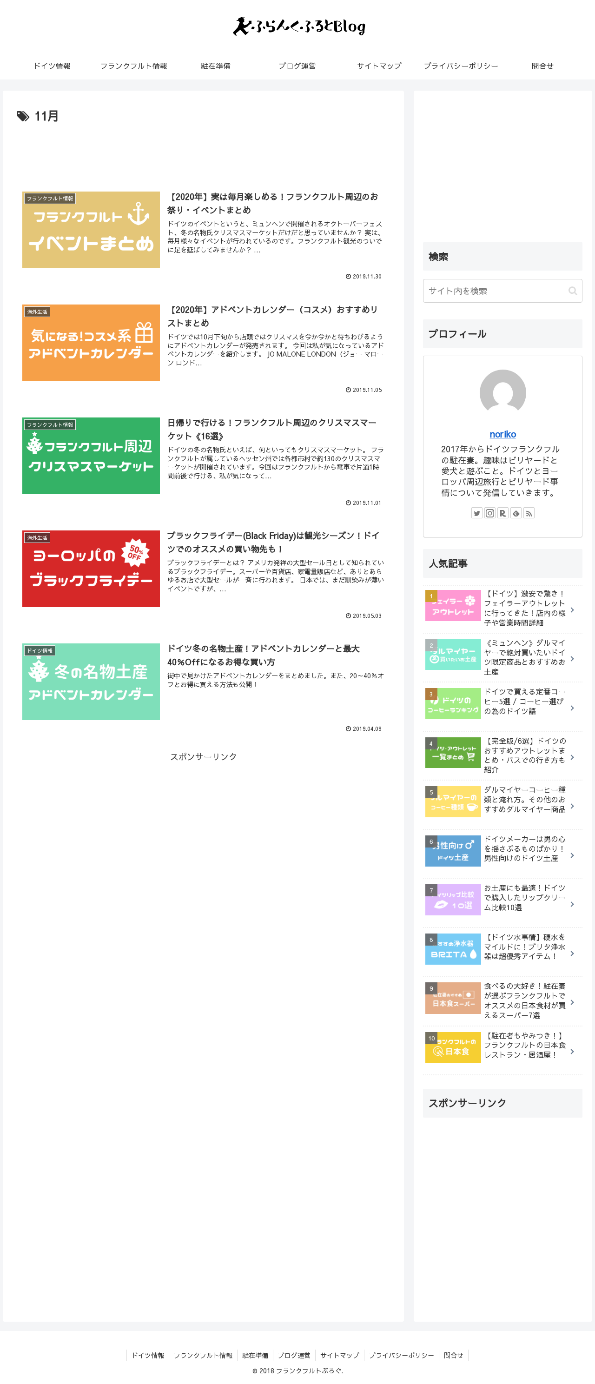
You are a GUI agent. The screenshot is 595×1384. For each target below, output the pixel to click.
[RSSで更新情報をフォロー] (529, 512)
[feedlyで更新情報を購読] (516, 512)
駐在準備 (255, 1355)
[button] (573, 290)
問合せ (453, 1355)
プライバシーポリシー (401, 1355)
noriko (503, 433)
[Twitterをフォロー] (477, 512)
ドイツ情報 (148, 1355)
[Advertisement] (203, 152)
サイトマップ (339, 1355)
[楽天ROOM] (503, 512)
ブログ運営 (294, 1355)
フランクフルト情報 (203, 1355)
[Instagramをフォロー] (490, 512)
